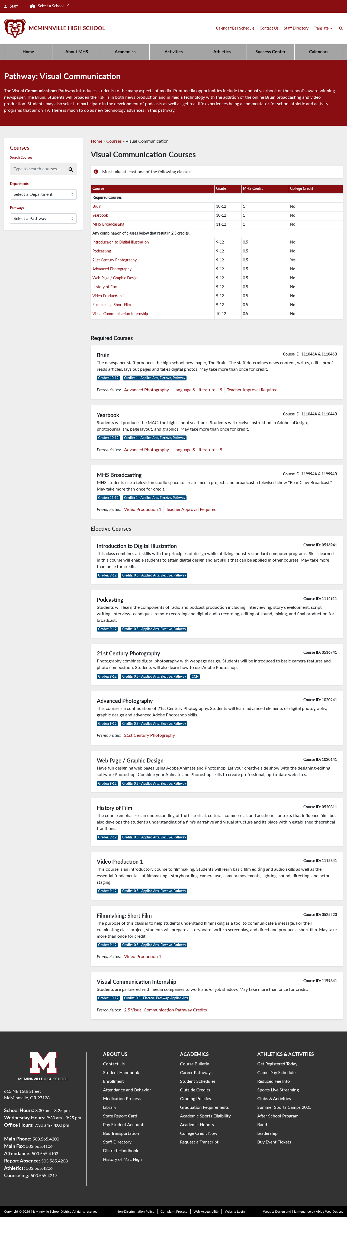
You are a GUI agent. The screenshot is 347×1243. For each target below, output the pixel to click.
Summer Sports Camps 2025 (284, 1107)
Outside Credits (195, 1090)
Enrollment (113, 1081)
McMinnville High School (67, 28)
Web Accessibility (206, 1211)
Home (96, 141)
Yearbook (100, 215)
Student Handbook (121, 1073)
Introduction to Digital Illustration (120, 242)
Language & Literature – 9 (198, 390)
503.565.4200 (46, 1139)
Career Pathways (196, 1073)
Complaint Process (173, 1211)
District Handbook (120, 1151)
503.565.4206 (39, 1168)
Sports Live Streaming (278, 1090)
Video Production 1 (108, 296)
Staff (13, 6)
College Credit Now (198, 1133)
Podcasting (101, 251)
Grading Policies (195, 1099)
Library (109, 1107)
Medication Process (122, 1099)
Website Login (235, 1211)
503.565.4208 (54, 1161)
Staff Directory (117, 1142)
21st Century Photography (114, 260)
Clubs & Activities (274, 1099)
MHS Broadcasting (108, 224)
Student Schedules (198, 1081)
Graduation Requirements (204, 1107)
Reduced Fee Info (273, 1081)
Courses (114, 141)
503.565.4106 (39, 1146)
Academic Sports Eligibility (205, 1116)
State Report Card (120, 1116)
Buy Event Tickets (274, 1142)
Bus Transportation (121, 1133)
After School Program (277, 1116)
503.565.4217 (44, 1176)
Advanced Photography (111, 269)
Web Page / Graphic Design (115, 278)
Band (262, 1125)
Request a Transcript (199, 1142)
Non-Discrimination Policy (135, 1211)
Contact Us (114, 1064)
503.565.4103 (45, 1154)
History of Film (104, 287)
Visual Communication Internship (120, 314)
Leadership (267, 1133)
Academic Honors (197, 1125)
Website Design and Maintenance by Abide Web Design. (303, 1211)
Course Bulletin (194, 1064)
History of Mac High (122, 1159)
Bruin (96, 207)
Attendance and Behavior (127, 1090)
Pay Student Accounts (124, 1125)
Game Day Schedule (276, 1073)
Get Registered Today (277, 1064)
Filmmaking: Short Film (111, 305)
